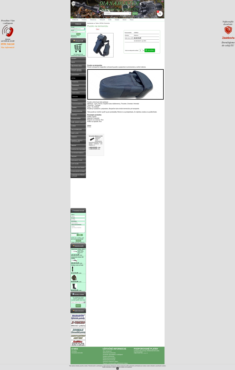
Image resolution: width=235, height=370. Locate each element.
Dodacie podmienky (108, 356)
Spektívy (74, 107)
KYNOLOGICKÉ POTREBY (78, 171)
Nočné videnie (76, 93)
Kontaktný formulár (77, 352)
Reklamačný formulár (109, 359)
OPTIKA (73, 78)
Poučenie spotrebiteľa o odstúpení (113, 354)
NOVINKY (73, 58)
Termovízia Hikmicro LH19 (96, 136)
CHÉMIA (73, 126)
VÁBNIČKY (74, 137)
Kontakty (74, 351)
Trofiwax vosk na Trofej (77, 265)
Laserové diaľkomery (77, 104)
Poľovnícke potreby (138, 352)
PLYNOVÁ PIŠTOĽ (76, 118)
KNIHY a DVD (74, 133)
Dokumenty (93, 19)
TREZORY (74, 156)
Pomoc (132, 19)
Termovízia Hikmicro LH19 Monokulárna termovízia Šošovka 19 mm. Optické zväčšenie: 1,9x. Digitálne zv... (96, 141)
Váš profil (102, 19)
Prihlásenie (75, 19)
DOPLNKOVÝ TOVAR (76, 160)
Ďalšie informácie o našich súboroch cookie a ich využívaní (117, 367)
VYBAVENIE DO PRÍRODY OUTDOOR (78, 175)
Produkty (84, 19)
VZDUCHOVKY (75, 74)
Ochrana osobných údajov (110, 361)
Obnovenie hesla (75, 35)
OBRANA (73, 145)
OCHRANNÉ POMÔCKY (77, 153)
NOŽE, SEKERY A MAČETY (78, 122)
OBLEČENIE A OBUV (76, 66)
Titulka (97, 23)
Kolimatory (75, 89)
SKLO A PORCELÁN (76, 129)
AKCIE (73, 62)
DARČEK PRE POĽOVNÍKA (78, 149)
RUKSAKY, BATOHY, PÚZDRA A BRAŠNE (76, 70)
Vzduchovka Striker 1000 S (78, 249)
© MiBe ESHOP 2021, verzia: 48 (141, 353)
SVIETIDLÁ (74, 115)
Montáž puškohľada (77, 111)
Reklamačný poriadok (109, 358)
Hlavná (124, 19)
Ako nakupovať (107, 351)
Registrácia (74, 36)
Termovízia (75, 96)
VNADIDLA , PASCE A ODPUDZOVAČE (76, 141)
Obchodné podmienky (109, 352)
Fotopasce (75, 100)
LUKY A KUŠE (74, 164)
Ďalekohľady (75, 85)
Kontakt (117, 19)
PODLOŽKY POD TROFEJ (78, 167)
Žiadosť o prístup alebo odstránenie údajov (115, 363)
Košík (109, 19)
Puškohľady (75, 82)
